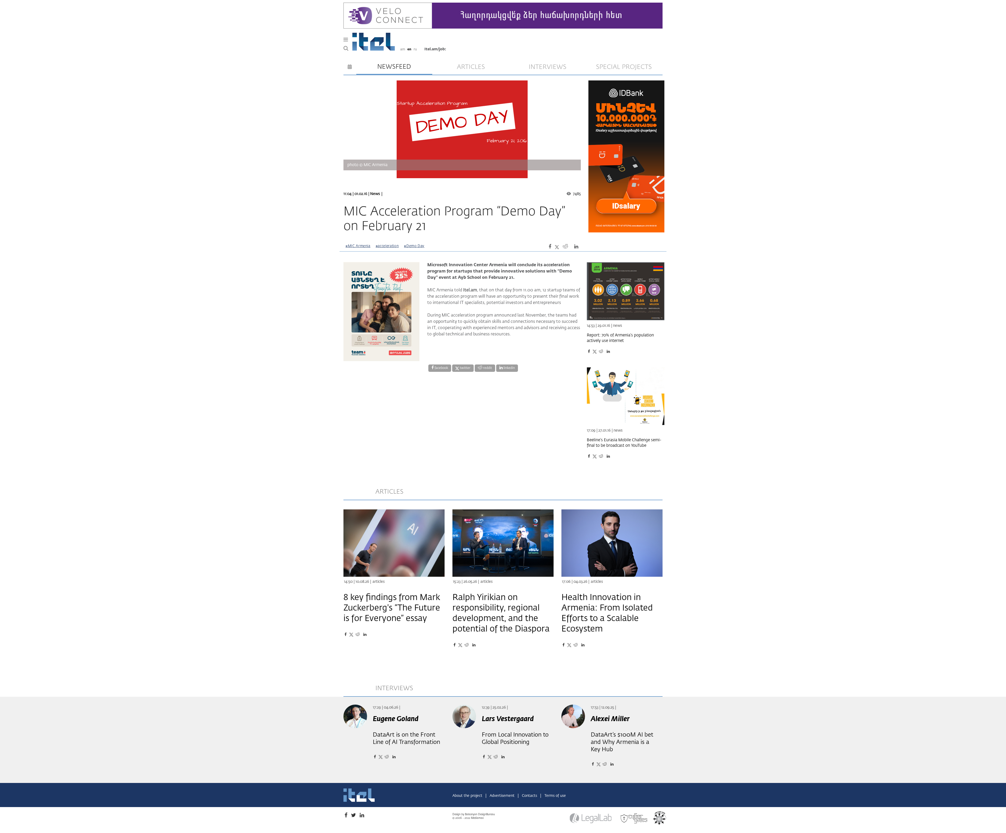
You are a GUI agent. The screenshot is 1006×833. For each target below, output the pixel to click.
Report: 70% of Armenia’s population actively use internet (620, 338)
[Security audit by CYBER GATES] (634, 818)
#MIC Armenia (358, 246)
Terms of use (555, 796)
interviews (547, 67)
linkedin (509, 368)
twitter (465, 368)
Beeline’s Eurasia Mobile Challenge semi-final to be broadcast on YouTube (624, 443)
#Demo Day (414, 246)
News (375, 194)
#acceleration (387, 246)
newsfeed (394, 67)
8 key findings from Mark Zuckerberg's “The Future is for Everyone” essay (391, 608)
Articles (379, 582)
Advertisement (503, 796)
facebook (441, 368)
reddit (487, 368)
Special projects (624, 67)
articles (471, 67)
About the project (467, 796)
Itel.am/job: (435, 49)
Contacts (530, 796)
